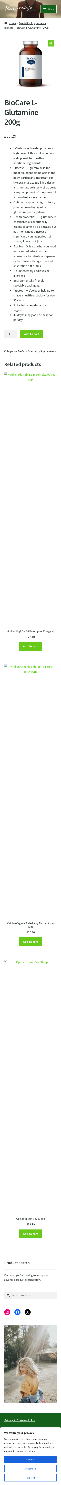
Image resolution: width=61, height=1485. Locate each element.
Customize (30, 1468)
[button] (51, 43)
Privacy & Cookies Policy (19, 1420)
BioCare (8, 27)
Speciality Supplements (32, 23)
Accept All (30, 1459)
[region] (30, 1456)
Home (12, 23)
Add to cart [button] (30, 646)
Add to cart (31, 334)
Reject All (30, 1477)
